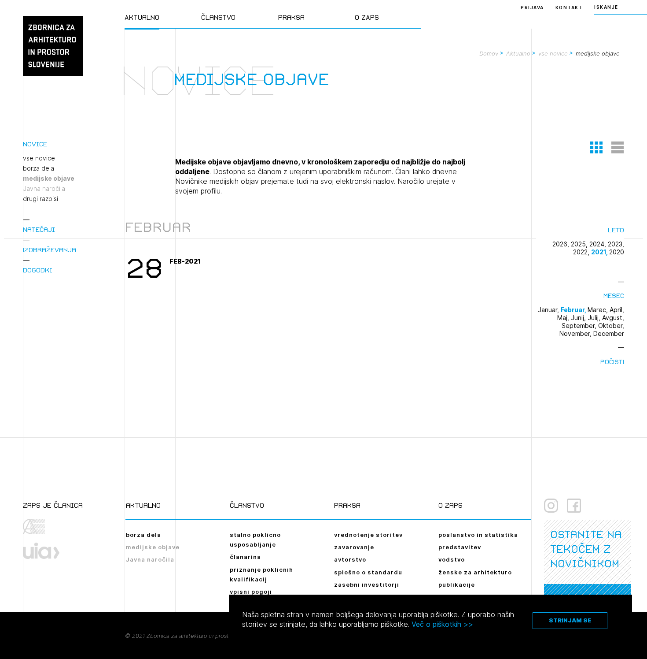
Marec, (599, 309)
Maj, (564, 317)
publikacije (456, 584)
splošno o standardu (368, 572)
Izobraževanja (49, 249)
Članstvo (218, 17)
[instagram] (551, 506)
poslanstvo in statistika (478, 535)
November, (576, 333)
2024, (598, 244)
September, (580, 325)
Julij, (595, 317)
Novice (35, 144)
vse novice (553, 53)
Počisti (612, 361)
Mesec (613, 295)
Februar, (574, 309)
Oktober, (611, 325)
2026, (561, 244)
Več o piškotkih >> (442, 624)
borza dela (38, 168)
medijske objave (48, 178)
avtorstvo (350, 559)
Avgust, (613, 317)
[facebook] (574, 506)
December (608, 333)
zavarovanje (354, 547)
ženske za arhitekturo (475, 572)
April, (617, 309)
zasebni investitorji (366, 584)
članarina (245, 557)
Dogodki (37, 270)
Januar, (549, 309)
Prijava (532, 7)
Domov (488, 53)
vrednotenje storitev (368, 535)
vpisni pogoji (251, 592)
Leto (616, 230)
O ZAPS (367, 17)
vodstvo (451, 559)
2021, (600, 252)
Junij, (579, 317)
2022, (582, 252)
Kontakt (569, 7)
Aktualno (142, 17)
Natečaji (39, 229)
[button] (596, 147)
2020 (616, 252)
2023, (616, 244)
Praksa (291, 17)
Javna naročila (44, 189)
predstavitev (459, 547)
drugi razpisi (40, 199)
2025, (580, 244)
